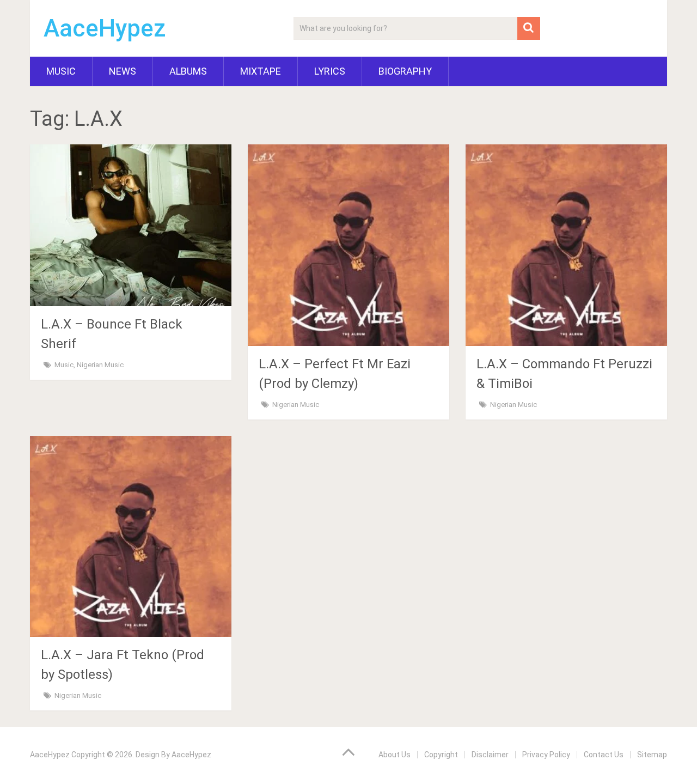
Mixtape (260, 71)
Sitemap (652, 754)
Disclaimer (490, 754)
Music (61, 71)
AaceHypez (105, 28)
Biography (405, 71)
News (122, 71)
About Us (394, 754)
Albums (188, 71)
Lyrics (329, 71)
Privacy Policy (546, 754)
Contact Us (603, 754)
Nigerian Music (100, 365)
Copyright (441, 754)
